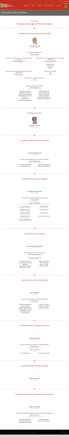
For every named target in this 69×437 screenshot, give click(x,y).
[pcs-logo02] (66, 3)
